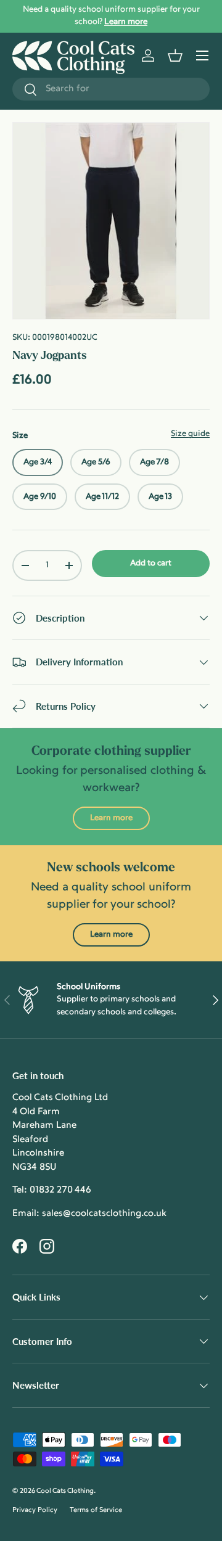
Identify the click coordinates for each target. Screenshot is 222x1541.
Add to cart (150, 563)
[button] (175, 55)
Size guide (190, 434)
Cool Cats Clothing (65, 1491)
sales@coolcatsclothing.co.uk (104, 1213)
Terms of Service (96, 1510)
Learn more (111, 818)
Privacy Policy (34, 1510)
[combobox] (111, 89)
